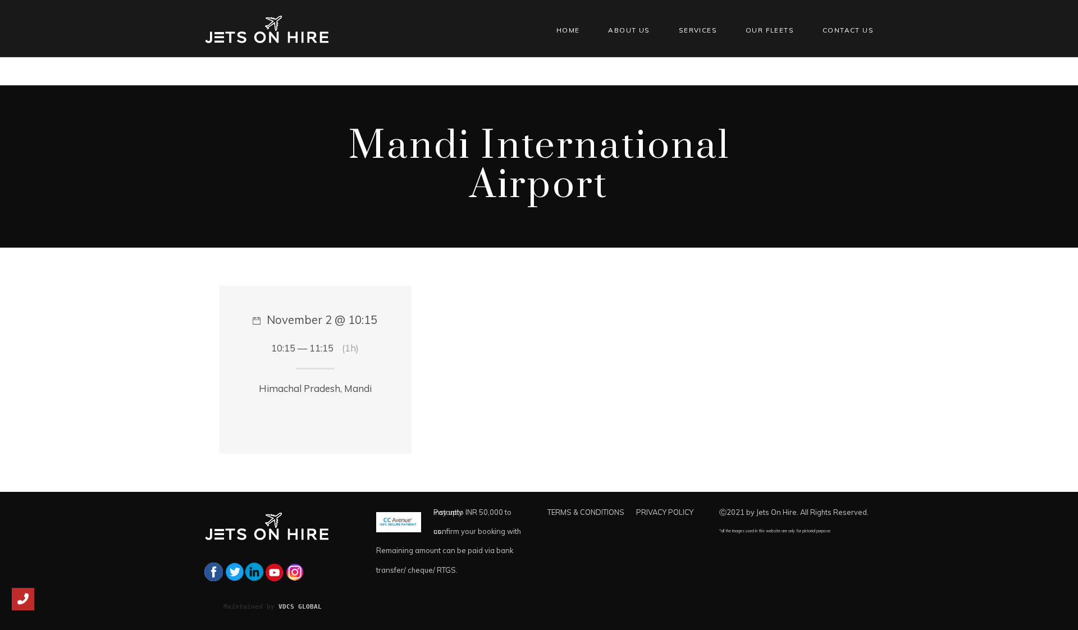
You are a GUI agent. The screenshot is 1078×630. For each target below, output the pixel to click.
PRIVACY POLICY (664, 512)
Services (698, 30)
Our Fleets (770, 30)
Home (568, 30)
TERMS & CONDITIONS (585, 512)
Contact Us (848, 30)
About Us (629, 30)
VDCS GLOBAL (300, 606)
